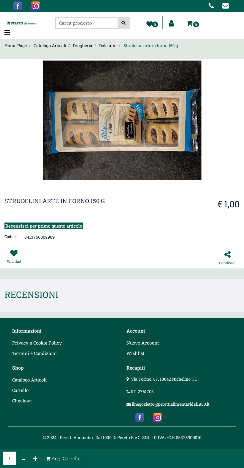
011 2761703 (142, 391)
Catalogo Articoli (50, 45)
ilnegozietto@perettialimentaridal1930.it (170, 404)
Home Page (15, 45)
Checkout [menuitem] (22, 401)
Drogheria (82, 45)
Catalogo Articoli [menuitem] (29, 380)
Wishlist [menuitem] (135, 353)
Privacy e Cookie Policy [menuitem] (37, 343)
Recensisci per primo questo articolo (43, 226)
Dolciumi (108, 45)
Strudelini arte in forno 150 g (150, 45)
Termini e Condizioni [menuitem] (34, 353)
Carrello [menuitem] (20, 390)
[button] (124, 23)
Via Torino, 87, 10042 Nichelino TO (164, 379)
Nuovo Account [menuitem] (142, 343)
